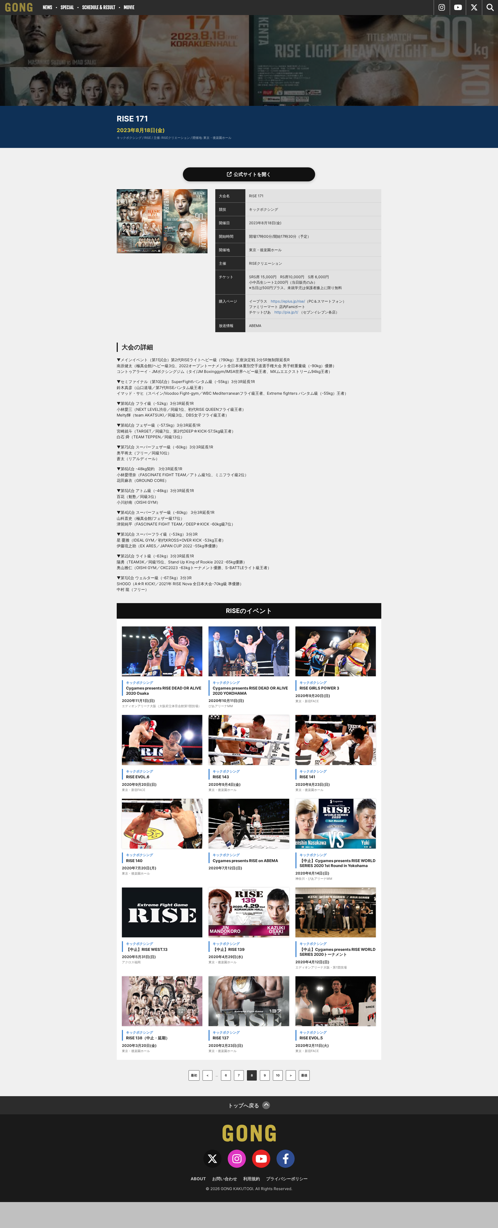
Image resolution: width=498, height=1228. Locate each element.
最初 (194, 1075)
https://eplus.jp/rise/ (288, 301)
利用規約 (251, 1178)
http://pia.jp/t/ (286, 312)
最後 (304, 1075)
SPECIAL (67, 7)
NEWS (47, 7)
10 (278, 1075)
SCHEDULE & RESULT (98, 7)
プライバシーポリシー (287, 1178)
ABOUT (198, 1178)
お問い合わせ (224, 1178)
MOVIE (129, 7)
